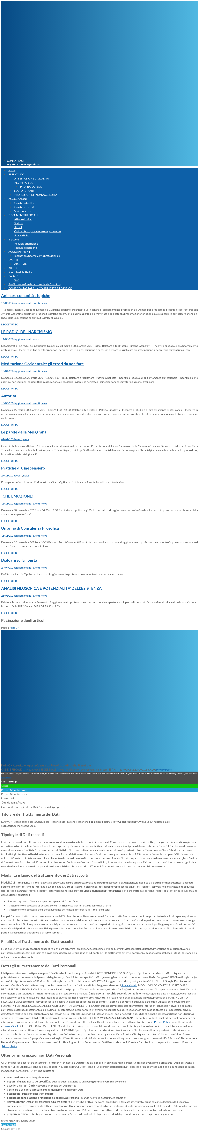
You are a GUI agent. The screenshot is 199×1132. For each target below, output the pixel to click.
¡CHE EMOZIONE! (17, 496)
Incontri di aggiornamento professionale (37, 255)
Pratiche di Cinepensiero (23, 468)
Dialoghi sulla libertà (19, 560)
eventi (36, 303)
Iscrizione (14, 239)
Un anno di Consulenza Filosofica (30, 528)
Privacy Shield (129, 985)
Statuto (18, 223)
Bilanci (18, 227)
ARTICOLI (14, 268)
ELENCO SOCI (16, 174)
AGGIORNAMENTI (19, 251)
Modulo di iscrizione (25, 247)
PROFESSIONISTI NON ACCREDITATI (37, 194)
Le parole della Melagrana (23, 432)
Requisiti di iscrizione (26, 243)
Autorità (8, 395)
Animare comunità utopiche (25, 295)
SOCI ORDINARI (24, 190)
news (44, 303)
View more (6, 777)
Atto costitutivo (23, 219)
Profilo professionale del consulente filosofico (34, 284)
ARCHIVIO (20, 263)
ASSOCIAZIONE (18, 198)
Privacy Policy (22, 235)
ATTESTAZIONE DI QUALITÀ (31, 178)
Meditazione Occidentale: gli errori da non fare (42, 363)
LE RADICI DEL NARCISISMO (26, 331)
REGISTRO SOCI (24, 182)
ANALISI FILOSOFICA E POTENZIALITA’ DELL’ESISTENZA (51, 588)
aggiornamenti (23, 303)
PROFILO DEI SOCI (31, 186)
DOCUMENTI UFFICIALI (23, 215)
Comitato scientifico (25, 207)
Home (11, 170)
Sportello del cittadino (20, 272)
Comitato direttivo (24, 202)
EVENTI (13, 259)
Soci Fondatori (22, 211)
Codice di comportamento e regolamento (37, 231)
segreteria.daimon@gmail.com (23, 164)
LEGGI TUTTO (9, 324)
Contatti (13, 276)
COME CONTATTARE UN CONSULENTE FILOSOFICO (40, 288)
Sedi (16, 280)
